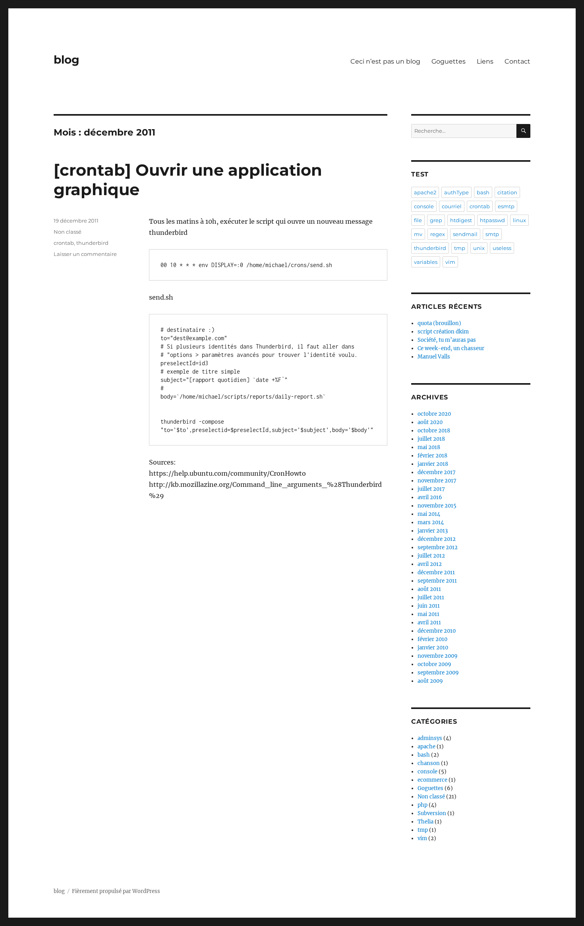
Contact (517, 61)
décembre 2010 (437, 631)
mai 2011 (428, 614)
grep (436, 220)
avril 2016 (430, 497)
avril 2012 (430, 564)
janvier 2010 (433, 647)
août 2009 (430, 681)
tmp (459, 248)
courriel (452, 206)
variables (425, 262)
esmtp (506, 206)
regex (437, 234)
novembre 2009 (438, 656)
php (422, 805)
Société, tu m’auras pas (447, 340)
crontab (64, 243)
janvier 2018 (433, 464)
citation (507, 192)
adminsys (430, 738)
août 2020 (430, 422)
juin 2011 (429, 605)
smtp (492, 234)
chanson (429, 763)
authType (456, 192)
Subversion (432, 813)
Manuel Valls (434, 356)
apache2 (425, 192)
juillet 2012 (431, 555)
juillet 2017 (431, 489)
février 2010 (432, 639)
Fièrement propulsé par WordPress (116, 891)
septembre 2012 (438, 547)
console (424, 206)
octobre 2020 (434, 414)
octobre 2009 (434, 664)
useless (502, 248)
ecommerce (432, 780)
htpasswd (492, 220)
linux (519, 220)
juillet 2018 (431, 439)
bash (483, 192)
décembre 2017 (437, 472)
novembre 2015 (437, 505)
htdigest (461, 220)
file (418, 220)
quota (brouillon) (439, 323)
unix (479, 248)
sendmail (465, 234)
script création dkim (443, 331)
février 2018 (432, 455)
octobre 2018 (434, 430)
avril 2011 (429, 622)
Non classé (67, 232)
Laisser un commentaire (85, 254)
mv (418, 234)
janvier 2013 (433, 530)
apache (426, 746)
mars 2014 (431, 522)
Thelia (425, 821)
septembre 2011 (437, 580)
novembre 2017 (437, 480)
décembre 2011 (436, 572)
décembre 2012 (437, 539)
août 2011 (429, 589)
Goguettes (448, 61)
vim (450, 262)
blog (66, 59)
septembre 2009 (438, 672)
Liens (485, 61)
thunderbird (92, 243)
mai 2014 (429, 514)
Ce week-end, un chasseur (451, 348)
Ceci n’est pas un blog (385, 61)
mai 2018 (429, 447)
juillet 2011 (431, 597)
